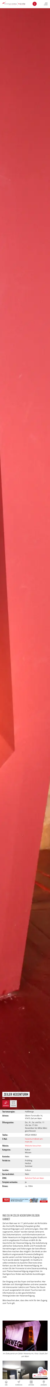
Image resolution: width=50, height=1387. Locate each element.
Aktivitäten (31, 1385)
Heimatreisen (18, 1385)
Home (6, 1385)
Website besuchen (33, 1145)
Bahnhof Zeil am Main (34, 1178)
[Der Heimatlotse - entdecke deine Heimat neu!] (13, 4)
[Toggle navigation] (46, 4)
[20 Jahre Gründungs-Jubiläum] (40, 1372)
